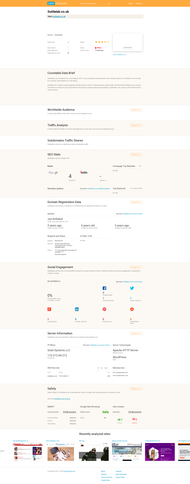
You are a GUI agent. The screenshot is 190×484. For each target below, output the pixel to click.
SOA (105, 368)
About (103, 471)
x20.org (81, 441)
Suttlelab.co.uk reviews (62, 399)
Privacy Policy (120, 477)
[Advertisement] (95, 25)
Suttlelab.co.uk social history (132, 282)
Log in (130, 3)
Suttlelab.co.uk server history (100, 345)
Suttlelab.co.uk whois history (132, 214)
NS (102, 368)
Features (119, 471)
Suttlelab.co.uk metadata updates (98, 189)
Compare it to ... (136, 110)
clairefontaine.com (52, 441)
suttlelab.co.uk (58, 16)
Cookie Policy (105, 480)
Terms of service (106, 477)
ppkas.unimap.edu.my (119, 441)
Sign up (139, 3)
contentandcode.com (152, 441)
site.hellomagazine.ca (20, 441)
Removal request (121, 474)
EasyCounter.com (69, 471)
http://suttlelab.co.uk (119, 54)
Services (104, 474)
